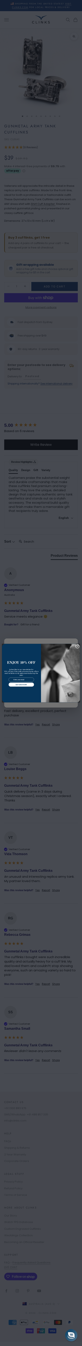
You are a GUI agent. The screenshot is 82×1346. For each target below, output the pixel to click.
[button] (71, 1335)
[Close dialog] (77, 646)
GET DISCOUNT (21, 684)
